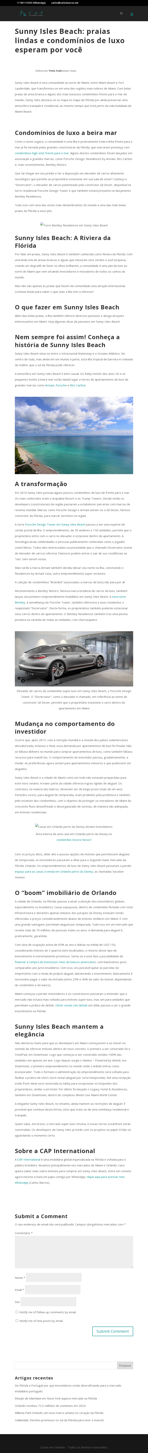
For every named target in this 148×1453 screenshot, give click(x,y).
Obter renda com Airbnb (71, 1005)
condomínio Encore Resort (74, 840)
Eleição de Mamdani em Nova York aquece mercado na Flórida (56, 1398)
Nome (20, 1278)
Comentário (24, 1233)
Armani (49, 385)
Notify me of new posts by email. (41, 1321)
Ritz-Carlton (78, 385)
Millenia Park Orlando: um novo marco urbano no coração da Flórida (59, 1413)
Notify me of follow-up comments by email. (47, 1312)
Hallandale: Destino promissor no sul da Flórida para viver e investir (59, 1420)
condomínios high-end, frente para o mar (42, 153)
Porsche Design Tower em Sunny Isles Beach (55, 524)
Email (19, 1290)
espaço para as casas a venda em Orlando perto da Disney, (54, 871)
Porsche (61, 385)
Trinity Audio (55, 70)
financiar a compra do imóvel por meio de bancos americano (54, 962)
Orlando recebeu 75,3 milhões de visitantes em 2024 (50, 1406)
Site (17, 1302)
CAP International (28, 1159)
